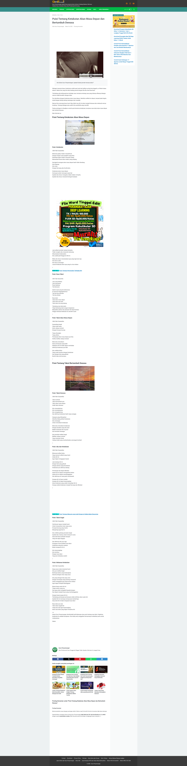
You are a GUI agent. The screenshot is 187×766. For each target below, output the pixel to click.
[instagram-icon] (130, 3)
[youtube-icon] (134, 3)
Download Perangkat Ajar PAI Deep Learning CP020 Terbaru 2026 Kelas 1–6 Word (123, 38)
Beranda (54, 9)
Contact (64, 758)
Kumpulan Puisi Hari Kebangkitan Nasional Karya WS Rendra (100, 676)
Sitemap (84, 758)
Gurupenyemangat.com (87, 389)
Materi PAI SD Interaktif (112, 760)
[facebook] (57, 659)
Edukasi (62, 9)
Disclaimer (69, 758)
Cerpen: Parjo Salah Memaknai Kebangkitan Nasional (100, 692)
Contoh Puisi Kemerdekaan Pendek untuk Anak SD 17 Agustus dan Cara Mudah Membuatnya (123, 45)
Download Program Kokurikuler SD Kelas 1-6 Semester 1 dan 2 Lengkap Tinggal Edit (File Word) (123, 31)
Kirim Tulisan (104, 758)
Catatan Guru (70, 9)
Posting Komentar (78, 26)
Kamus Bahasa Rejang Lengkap (116, 758)
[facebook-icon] (127, 3)
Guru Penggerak (104, 9)
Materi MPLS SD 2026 (125, 760)
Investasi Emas (80, 9)
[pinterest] (79, 659)
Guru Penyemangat (95, 763)
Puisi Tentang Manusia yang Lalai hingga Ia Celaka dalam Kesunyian (78, 514)
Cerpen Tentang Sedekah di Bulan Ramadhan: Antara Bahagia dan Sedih (58, 692)
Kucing (89, 9)
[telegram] (102, 659)
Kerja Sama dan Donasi (93, 758)
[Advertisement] (80, 39)
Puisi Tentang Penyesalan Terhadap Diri (70, 270)
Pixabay (91, 77)
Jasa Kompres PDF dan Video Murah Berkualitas (93, 760)
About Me (78, 760)
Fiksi (94, 9)
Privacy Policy (77, 758)
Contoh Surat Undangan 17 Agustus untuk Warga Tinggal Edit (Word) (123, 61)
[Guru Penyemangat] (59, 1)
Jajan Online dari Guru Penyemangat (65, 760)
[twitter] (68, 659)
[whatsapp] (90, 659)
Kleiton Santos (91, 74)
